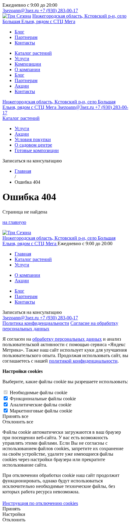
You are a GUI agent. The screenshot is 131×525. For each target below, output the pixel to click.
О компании (27, 69)
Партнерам (26, 37)
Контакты (25, 42)
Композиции (28, 64)
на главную (14, 222)
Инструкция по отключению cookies (40, 503)
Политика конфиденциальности (35, 323)
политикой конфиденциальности (83, 360)
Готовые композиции (37, 150)
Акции (22, 86)
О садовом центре (33, 145)
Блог (19, 31)
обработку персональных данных (67, 339)
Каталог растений (33, 53)
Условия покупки (33, 139)
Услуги (22, 58)
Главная (23, 171)
